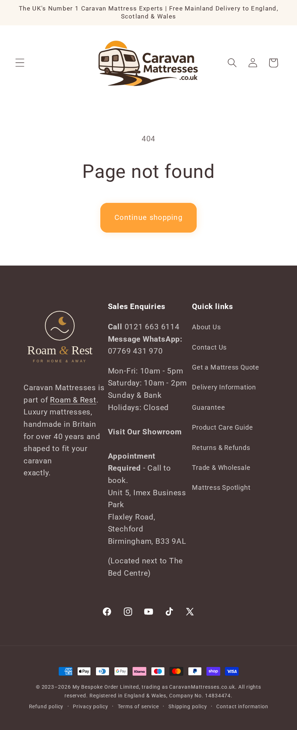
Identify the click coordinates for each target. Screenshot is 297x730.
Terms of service (138, 706)
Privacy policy (90, 706)
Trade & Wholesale (221, 467)
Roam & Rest (73, 400)
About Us (206, 327)
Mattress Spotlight (221, 487)
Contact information (242, 706)
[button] (19, 63)
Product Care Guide (222, 427)
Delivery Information (224, 387)
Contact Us (209, 347)
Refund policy (46, 706)
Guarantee (208, 407)
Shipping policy (187, 706)
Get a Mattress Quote (225, 367)
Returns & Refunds (221, 447)
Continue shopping (148, 217)
